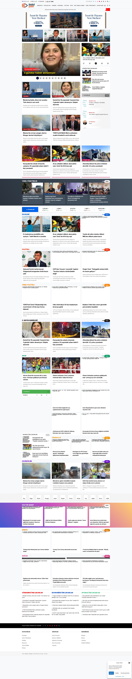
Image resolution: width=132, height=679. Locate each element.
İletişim (83, 635)
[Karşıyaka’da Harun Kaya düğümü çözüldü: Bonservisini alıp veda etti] (96, 421)
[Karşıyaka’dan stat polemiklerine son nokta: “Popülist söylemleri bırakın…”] (27, 442)
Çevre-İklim (100, 5)
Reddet (117, 673)
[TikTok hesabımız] (101, 1)
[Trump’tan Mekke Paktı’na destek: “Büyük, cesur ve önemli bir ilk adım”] (96, 539)
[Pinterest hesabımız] (103, 1)
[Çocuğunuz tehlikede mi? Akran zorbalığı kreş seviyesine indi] (77, 189)
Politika (66, 5)
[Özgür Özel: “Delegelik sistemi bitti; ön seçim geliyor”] (96, 259)
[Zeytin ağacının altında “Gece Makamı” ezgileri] (77, 512)
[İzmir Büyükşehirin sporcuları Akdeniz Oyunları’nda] (96, 398)
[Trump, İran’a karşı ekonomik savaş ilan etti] (66, 539)
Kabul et (111, 673)
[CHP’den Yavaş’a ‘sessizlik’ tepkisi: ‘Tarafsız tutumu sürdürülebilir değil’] (66, 259)
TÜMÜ (107, 95)
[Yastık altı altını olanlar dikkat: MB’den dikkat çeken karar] (96, 224)
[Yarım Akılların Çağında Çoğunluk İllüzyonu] (86, 90)
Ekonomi (60, 5)
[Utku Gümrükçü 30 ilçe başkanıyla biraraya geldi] (66, 294)
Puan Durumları (56, 643)
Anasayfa (40, 5)
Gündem (54, 5)
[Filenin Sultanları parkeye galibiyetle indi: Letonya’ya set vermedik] (96, 365)
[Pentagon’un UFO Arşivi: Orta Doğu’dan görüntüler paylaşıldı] (81, 444)
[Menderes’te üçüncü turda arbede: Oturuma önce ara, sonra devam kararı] (86, 75)
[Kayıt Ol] (105, 5)
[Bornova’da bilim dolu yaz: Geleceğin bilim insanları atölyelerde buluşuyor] (101, 444)
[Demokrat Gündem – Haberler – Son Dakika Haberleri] (28, 7)
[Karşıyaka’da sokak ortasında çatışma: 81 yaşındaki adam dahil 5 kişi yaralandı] (66, 330)
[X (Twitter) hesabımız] (95, 1)
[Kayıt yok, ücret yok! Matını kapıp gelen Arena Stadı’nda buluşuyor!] (27, 457)
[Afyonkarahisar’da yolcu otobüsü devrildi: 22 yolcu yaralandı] (96, 330)
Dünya (24, 648)
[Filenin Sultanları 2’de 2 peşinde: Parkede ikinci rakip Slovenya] (66, 365)
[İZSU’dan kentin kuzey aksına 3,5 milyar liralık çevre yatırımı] (96, 471)
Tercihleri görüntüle (125, 673)
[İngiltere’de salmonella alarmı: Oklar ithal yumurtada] (36, 568)
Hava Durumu (56, 635)
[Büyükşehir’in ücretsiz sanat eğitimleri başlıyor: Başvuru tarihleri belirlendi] (32, 512)
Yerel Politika (25, 645)
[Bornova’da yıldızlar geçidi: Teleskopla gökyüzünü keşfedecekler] (61, 444)
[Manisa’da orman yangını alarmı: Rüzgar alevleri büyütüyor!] (36, 471)
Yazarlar (83, 640)
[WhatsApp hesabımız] (109, 1)
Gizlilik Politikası (118, 676)
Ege (89, 160)
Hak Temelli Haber (79, 5)
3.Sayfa (55, 96)
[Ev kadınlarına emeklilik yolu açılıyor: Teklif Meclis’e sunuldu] (36, 224)
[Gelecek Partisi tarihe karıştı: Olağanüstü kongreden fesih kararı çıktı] (36, 259)
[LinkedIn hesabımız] (107, 1)
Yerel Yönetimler (90, 5)
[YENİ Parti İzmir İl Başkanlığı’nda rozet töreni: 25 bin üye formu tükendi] (36, 294)
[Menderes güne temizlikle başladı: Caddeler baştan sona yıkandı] (32, 189)
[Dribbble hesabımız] (56, 625)
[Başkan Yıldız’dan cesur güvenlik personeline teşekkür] (96, 294)
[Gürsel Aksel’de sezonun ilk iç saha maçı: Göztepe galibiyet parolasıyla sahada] (36, 365)
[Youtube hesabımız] (99, 1)
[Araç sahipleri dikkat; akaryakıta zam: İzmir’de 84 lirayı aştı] (66, 224)
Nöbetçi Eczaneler (57, 640)
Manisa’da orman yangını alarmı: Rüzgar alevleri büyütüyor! (37, 9)
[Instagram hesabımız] (97, 1)
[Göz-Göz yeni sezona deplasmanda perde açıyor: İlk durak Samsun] (86, 83)
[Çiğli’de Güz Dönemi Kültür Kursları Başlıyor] (54, 512)
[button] (129, 663)
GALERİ (26, 1)
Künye (123, 676)
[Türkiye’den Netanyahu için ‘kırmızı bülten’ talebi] (36, 539)
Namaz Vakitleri (56, 638)
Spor (71, 5)
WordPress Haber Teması (40, 653)
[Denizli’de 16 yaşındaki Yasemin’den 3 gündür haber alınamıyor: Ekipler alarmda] (36, 330)
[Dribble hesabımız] (105, 1)
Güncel (61, 160)
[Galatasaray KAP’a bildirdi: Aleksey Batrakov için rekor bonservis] (66, 421)
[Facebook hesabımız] (93, 1)
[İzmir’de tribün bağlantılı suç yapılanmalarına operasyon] (66, 398)
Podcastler (47, 5)
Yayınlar (54, 645)
